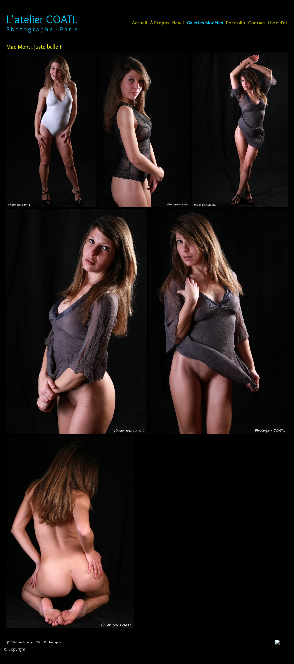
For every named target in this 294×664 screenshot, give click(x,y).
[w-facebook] (277, 642)
